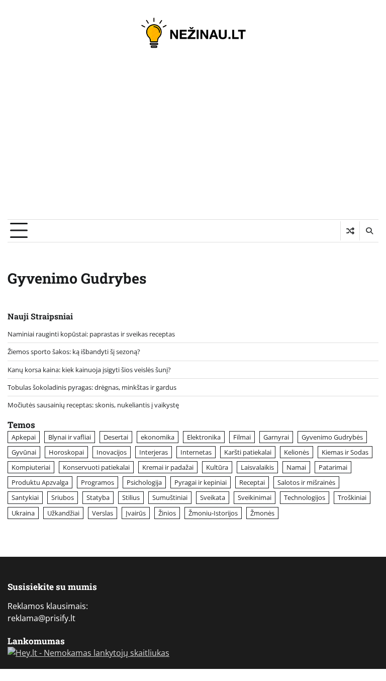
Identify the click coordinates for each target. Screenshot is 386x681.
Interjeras (153, 452)
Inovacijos (111, 452)
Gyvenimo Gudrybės (332, 437)
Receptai (252, 482)
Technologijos (304, 497)
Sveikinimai (254, 497)
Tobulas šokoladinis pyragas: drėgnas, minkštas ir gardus (92, 387)
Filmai (242, 437)
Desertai (116, 437)
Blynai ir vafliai (69, 437)
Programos (97, 482)
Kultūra (217, 467)
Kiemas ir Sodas (345, 452)
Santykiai (25, 497)
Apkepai (24, 437)
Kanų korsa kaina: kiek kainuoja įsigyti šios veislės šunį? (89, 369)
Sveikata (212, 497)
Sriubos (62, 497)
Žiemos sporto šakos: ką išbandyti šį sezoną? (74, 351)
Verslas (102, 513)
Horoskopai (66, 452)
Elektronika (204, 437)
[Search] (368, 230)
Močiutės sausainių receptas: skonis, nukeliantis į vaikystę (93, 404)
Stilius (131, 497)
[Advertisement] (193, 143)
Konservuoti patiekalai (96, 467)
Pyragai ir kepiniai (200, 482)
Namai (296, 467)
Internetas (196, 452)
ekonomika (157, 437)
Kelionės (296, 452)
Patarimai (333, 467)
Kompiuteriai (31, 467)
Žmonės (262, 513)
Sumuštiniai (169, 497)
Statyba (98, 497)
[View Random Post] (350, 230)
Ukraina (23, 513)
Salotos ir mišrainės (306, 482)
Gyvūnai (24, 452)
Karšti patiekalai (247, 452)
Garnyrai (276, 437)
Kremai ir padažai (168, 467)
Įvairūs (136, 513)
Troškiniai (352, 497)
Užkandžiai (63, 513)
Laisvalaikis (257, 467)
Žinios (167, 513)
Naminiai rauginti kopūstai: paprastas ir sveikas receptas (91, 333)
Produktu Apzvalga (40, 482)
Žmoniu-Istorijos (213, 513)
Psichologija (144, 482)
